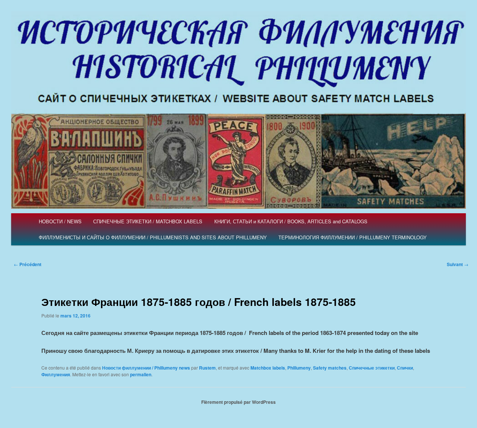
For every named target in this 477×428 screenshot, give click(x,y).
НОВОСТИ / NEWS (60, 221)
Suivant (457, 264)
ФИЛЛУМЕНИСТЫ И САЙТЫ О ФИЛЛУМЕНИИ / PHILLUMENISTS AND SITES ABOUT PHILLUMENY (153, 237)
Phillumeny (299, 367)
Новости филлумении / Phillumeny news (146, 367)
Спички (405, 367)
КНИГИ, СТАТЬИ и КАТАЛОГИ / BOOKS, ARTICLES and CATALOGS (290, 221)
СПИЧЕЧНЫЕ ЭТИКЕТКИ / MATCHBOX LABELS (147, 221)
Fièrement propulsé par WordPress (238, 402)
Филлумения (55, 374)
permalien (140, 374)
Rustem (207, 367)
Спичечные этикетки (372, 367)
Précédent (27, 264)
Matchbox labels (267, 367)
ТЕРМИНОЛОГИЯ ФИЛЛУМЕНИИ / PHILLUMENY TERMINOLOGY (352, 237)
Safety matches (330, 367)
